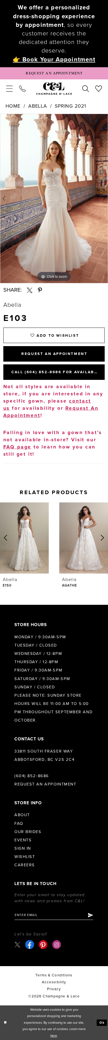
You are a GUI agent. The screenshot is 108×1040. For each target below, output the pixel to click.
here (53, 1036)
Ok (102, 1023)
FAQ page (17, 447)
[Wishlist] (98, 89)
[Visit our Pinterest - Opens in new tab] (43, 944)
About (22, 815)
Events (23, 840)
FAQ (18, 823)
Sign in (22, 848)
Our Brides (28, 831)
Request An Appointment (54, 354)
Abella (37, 106)
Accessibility (54, 982)
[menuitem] (9, 89)
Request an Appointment (45, 784)
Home (13, 106)
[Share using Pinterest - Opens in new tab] (40, 290)
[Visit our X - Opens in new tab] (17, 944)
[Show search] (85, 89)
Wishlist (24, 856)
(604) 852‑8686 (31, 776)
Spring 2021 (70, 106)
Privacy (54, 989)
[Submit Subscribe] (90, 915)
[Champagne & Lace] (54, 88)
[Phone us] (22, 89)
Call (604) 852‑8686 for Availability (58, 372)
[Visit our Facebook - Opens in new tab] (29, 944)
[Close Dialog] (5, 1022)
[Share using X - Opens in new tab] (30, 290)
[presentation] (24, 538)
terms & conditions (53, 975)
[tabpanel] (54, 198)
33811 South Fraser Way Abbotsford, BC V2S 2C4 (44, 755)
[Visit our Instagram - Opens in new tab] (56, 944)
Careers (24, 865)
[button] (9, 89)
